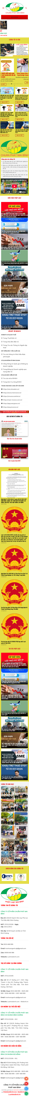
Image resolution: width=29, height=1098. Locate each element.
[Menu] (3, 8)
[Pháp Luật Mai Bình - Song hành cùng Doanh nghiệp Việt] (15, 8)
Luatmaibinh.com (13, 957)
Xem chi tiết (16, 82)
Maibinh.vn (24, 1001)
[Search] (26, 8)
